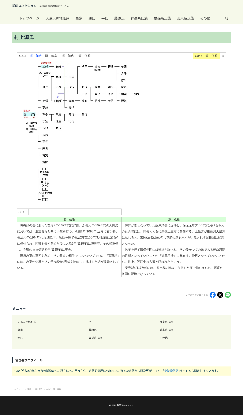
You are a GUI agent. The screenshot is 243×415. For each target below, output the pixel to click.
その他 (205, 18)
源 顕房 (36, 55)
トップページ (29, 18)
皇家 (79, 18)
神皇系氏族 (139, 18)
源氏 (91, 18)
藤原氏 (119, 18)
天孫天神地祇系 (57, 18)
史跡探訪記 (171, 371)
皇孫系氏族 (162, 18)
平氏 (104, 18)
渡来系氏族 (185, 18)
